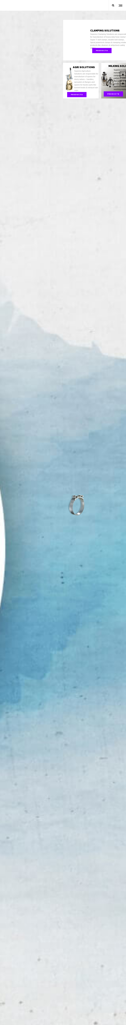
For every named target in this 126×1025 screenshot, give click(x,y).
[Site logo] (17, 5)
